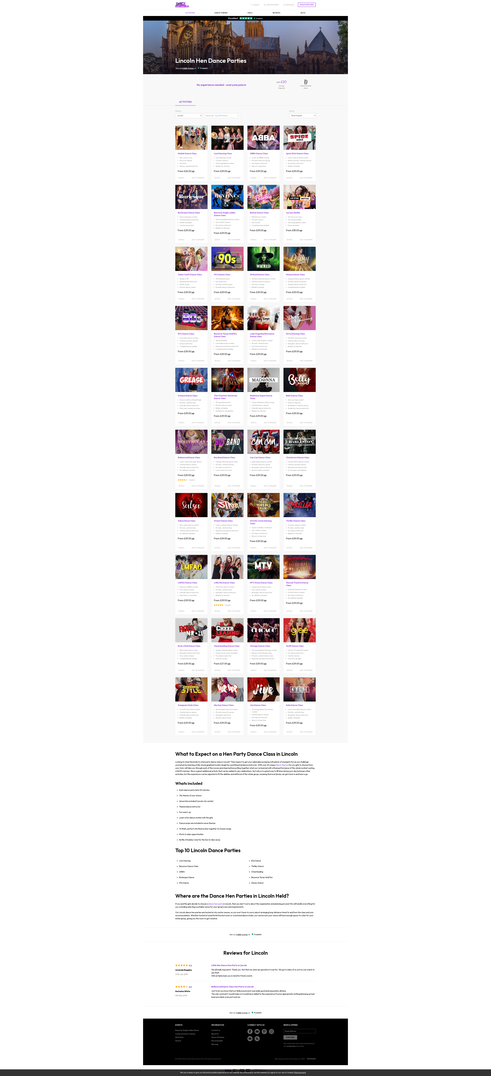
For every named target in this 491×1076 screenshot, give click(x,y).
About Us (215, 1034)
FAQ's (250, 13)
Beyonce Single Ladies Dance (187, 1030)
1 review (192, 480)
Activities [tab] (185, 101)
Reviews (276, 13)
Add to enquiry (198, 178)
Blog (303, 13)
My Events (179, 1037)
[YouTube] (257, 1031)
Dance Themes (221, 13)
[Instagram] (271, 1031)
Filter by (178, 111)
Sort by (291, 111)
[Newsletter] (250, 1038)
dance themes (282, 765)
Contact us (215, 1030)
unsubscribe (290, 1046)
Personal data (217, 1041)
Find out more (300, 1072)
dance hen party (216, 904)
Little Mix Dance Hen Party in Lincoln (229, 965)
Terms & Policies (217, 1037)
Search (178, 1041)
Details (181, 178)
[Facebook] (250, 1031)
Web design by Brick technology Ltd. (287, 1059)
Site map (214, 1044)
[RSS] (257, 1038)
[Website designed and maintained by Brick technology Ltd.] (311, 1058)
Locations (190, 13)
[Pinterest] (264, 1031)
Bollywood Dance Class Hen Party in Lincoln (232, 986)
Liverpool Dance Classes (185, 1034)
